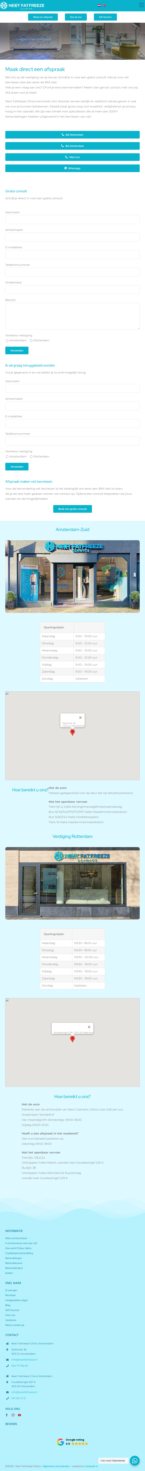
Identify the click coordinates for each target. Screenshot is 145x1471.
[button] (72, 732)
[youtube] (19, 1415)
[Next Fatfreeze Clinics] (22, 3)
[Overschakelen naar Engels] (105, 5)
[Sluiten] (80, 717)
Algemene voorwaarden (56, 1466)
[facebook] (6, 1415)
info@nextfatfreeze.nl (24, 1359)
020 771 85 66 (19, 1365)
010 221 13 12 (18, 1398)
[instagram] (13, 1415)
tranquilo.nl (91, 1466)
